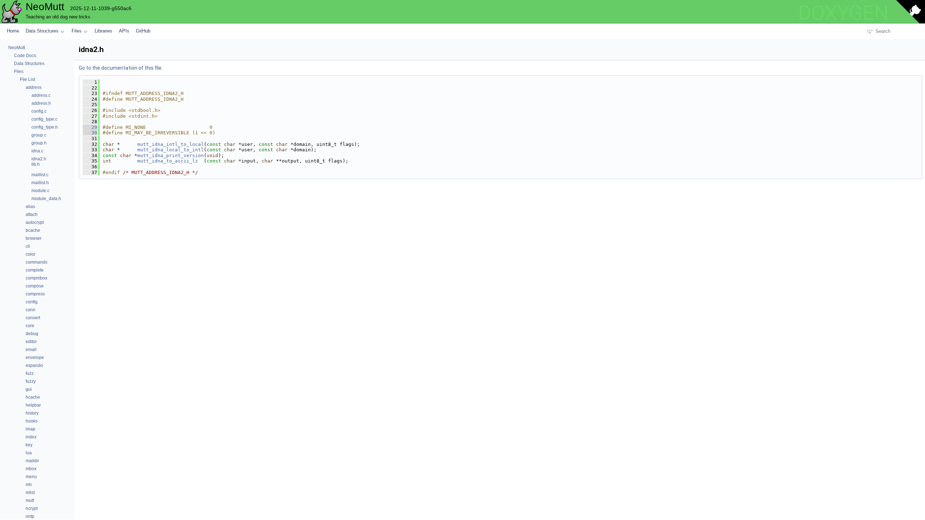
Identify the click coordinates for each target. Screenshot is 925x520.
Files (77, 31)
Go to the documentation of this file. (121, 68)
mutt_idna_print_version (170, 155)
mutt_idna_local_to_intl (170, 149)
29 (90, 127)
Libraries (103, 31)
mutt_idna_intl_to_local (170, 144)
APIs (124, 31)
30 (90, 132)
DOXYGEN (843, 13)
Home (13, 31)
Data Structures (42, 31)
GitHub (143, 31)
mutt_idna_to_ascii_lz (167, 161)
